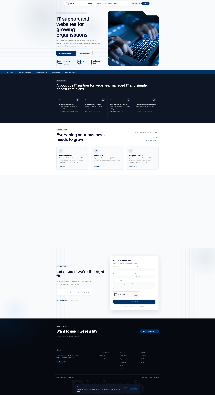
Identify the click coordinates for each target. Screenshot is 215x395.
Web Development (104, 352)
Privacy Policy (144, 377)
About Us (122, 352)
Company (98, 3)
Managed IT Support (104, 359)
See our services (85, 53)
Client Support (135, 3)
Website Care (102, 355)
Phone (114, 273)
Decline (126, 389)
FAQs (121, 365)
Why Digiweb (123, 355)
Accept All (133, 389)
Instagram (143, 355)
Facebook (143, 362)
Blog (115, 3)
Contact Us (145, 3)
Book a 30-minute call (65, 53)
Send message (134, 302)
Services (90, 3)
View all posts (153, 194)
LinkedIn (143, 352)
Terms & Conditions (154, 377)
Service (136, 273)
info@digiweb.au (63, 300)
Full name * (116, 266)
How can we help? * (117, 280)
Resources (108, 3)
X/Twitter (143, 359)
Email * (136, 266)
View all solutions (151, 141)
